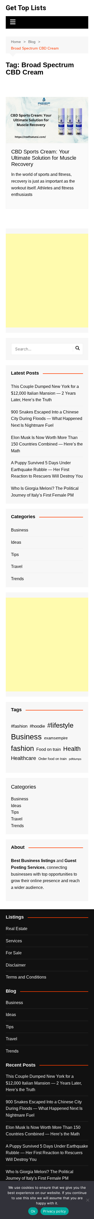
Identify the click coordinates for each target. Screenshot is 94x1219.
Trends (17, 579)
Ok (33, 1211)
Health (72, 748)
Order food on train (52, 759)
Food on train (48, 749)
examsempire (56, 738)
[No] (87, 1200)
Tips (15, 554)
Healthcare (23, 758)
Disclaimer (16, 965)
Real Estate (16, 928)
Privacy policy (54, 1211)
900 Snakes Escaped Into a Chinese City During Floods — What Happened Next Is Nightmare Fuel (46, 419)
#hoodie (37, 726)
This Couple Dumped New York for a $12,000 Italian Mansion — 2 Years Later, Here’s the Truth (45, 393)
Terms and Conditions (26, 977)
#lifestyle (60, 725)
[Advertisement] (47, 280)
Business (19, 530)
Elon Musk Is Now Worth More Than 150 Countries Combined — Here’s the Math (47, 444)
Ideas (16, 542)
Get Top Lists (26, 8)
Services (14, 941)
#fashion (19, 726)
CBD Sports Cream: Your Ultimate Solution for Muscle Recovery (43, 158)
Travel (16, 566)
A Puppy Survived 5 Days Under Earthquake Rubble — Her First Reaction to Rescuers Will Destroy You (47, 469)
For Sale (14, 953)
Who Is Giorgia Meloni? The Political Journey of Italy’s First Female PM (45, 491)
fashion (22, 748)
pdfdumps (75, 758)
